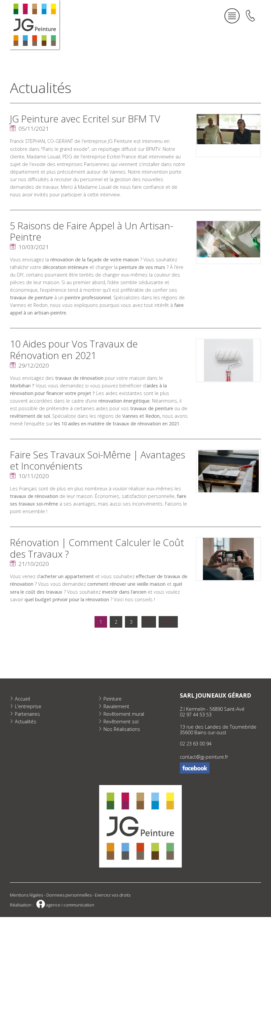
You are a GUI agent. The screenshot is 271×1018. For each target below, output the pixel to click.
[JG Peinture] (34, 24)
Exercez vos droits (113, 895)
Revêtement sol (120, 721)
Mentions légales (26, 895)
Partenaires (27, 714)
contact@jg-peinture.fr (204, 757)
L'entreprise (28, 706)
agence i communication (65, 905)
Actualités (25, 721)
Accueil (22, 699)
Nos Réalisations (121, 729)
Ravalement (116, 706)
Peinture (112, 699)
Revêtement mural (123, 714)
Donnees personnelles (69, 895)
